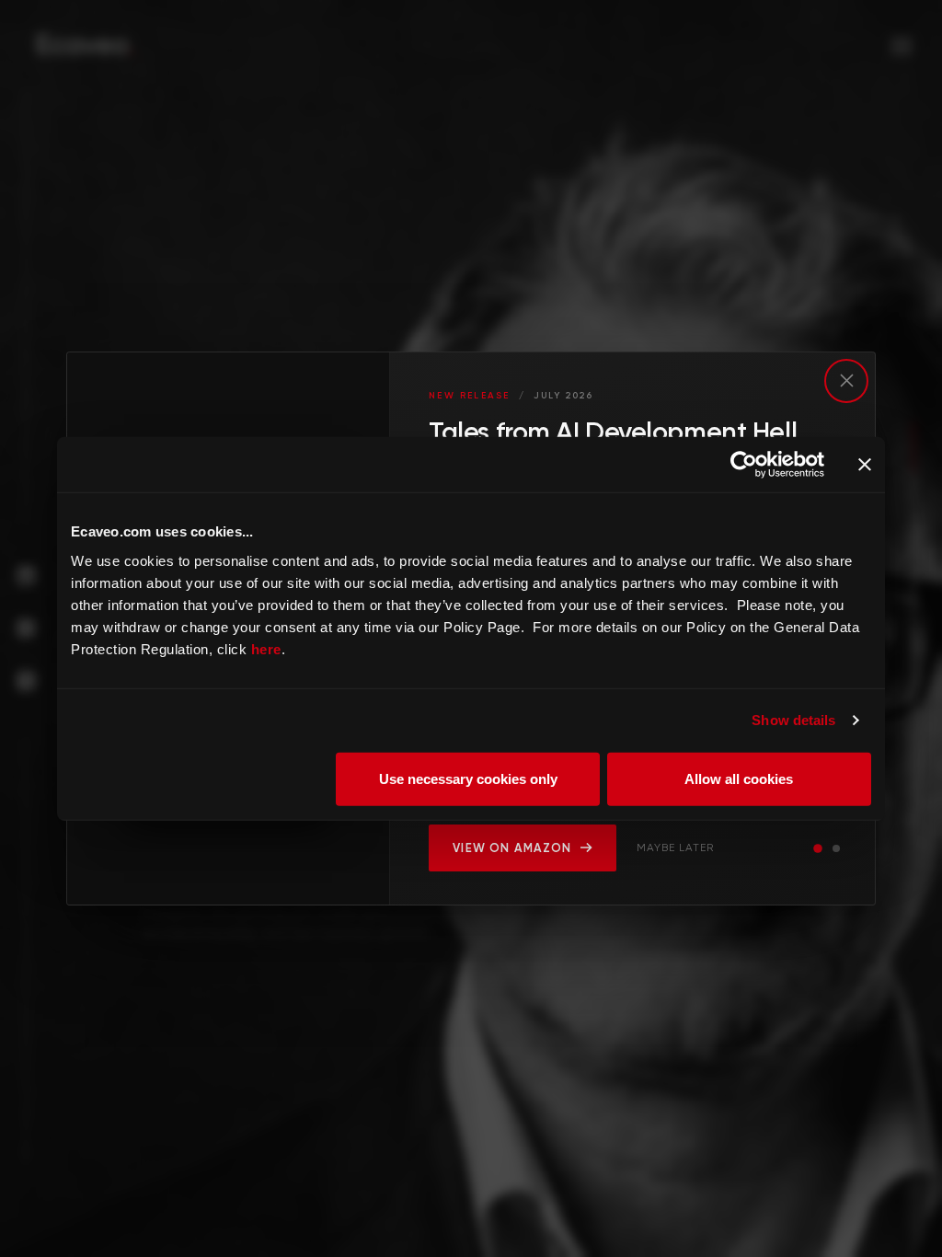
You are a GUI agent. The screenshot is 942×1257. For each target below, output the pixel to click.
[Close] (846, 380)
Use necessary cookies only (468, 778)
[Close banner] (864, 464)
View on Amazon (512, 848)
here (266, 648)
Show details (793, 720)
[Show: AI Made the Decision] (836, 848)
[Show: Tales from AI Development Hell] (818, 848)
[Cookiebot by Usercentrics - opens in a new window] (743, 465)
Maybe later (676, 847)
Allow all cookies (738, 778)
